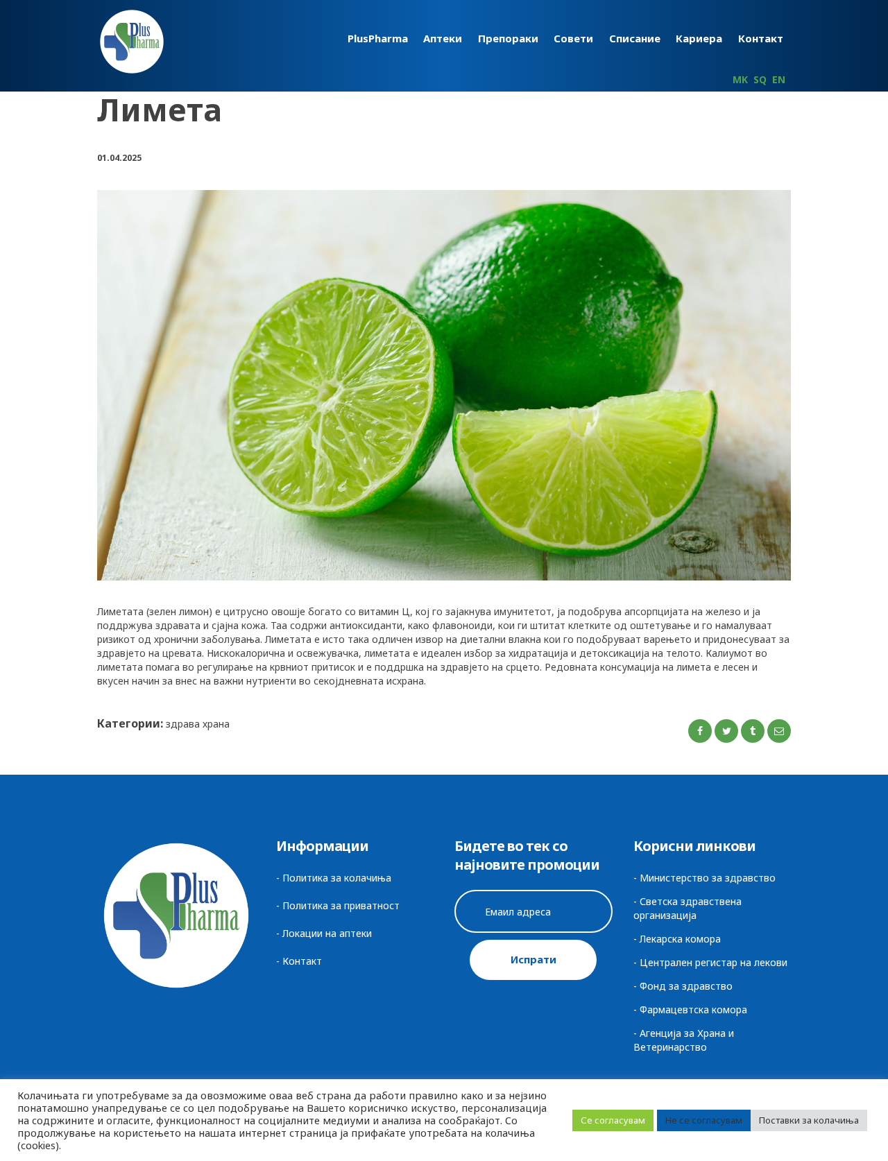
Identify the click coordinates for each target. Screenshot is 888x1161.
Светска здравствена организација (687, 908)
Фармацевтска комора (693, 1009)
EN (778, 79)
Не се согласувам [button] (703, 1120)
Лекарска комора (680, 938)
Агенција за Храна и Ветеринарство (683, 1040)
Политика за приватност (341, 905)
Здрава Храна (198, 723)
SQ (760, 79)
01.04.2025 (119, 158)
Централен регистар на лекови (713, 962)
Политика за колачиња (336, 877)
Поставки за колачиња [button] (809, 1120)
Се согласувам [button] (613, 1120)
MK (740, 79)
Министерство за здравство (708, 877)
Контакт (302, 961)
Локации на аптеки (327, 933)
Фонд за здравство (686, 985)
